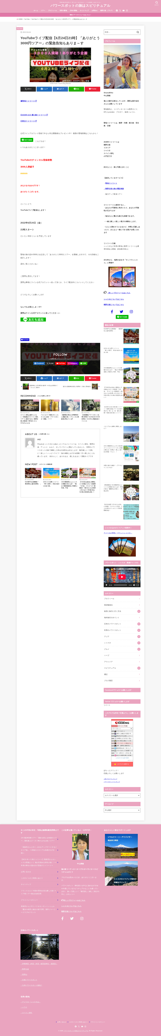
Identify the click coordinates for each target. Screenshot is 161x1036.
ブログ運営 (108, 680)
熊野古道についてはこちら (114, 305)
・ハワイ (23, 1007)
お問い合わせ (26, 872)
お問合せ (95, 10)
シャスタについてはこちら (114, 299)
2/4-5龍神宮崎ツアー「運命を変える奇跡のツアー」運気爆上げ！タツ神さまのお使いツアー (39, 839)
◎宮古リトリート (27, 121)
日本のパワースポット (112, 624)
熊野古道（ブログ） (107, 10)
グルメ (106, 649)
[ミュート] (134, 585)
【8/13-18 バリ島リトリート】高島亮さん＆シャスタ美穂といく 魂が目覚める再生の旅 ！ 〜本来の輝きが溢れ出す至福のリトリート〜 (38, 862)
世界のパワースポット (112, 630)
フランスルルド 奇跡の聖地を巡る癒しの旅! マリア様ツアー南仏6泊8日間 (38, 892)
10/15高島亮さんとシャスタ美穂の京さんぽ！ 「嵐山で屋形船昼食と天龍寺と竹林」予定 (113, 370)
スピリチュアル (110, 668)
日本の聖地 (73, 10)
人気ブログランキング (110, 779)
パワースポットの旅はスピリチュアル (80, 5)
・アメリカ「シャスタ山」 (30, 1002)
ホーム (36, 10)
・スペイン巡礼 (26, 1013)
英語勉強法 (108, 605)
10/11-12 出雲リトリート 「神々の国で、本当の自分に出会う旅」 (113, 350)
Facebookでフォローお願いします (118, 690)
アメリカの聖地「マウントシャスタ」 (118, 533)
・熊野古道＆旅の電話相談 (114, 189)
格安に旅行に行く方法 (112, 611)
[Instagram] (127, 11)
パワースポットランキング (112, 781)
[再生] (106, 585)
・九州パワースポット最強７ (31, 985)
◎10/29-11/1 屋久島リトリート (33, 115)
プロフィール (52, 10)
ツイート (107, 705)
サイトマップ (84, 10)
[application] (122, 577)
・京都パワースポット (28, 980)
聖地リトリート (111, 183)
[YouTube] (124, 11)
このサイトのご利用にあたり (32, 878)
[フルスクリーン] (138, 585)
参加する (130, 760)
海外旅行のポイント (111, 617)
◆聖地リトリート (27, 101)
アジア (106, 636)
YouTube (19, 28)
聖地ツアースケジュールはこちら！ (80, 15)
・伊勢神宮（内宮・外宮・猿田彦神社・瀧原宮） (39, 964)
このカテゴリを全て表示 (122, 758)
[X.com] (120, 11)
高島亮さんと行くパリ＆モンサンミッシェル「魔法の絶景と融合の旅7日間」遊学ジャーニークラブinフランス (38, 909)
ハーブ (106, 655)
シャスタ (107, 643)
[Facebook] (117, 11)
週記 (106, 674)
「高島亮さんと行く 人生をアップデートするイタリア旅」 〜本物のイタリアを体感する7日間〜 (39, 850)
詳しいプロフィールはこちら (118, 293)
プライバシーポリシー (29, 900)
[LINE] (83, 363)
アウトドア (108, 662)
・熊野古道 (24, 969)
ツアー (43, 10)
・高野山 (23, 974)
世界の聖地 (63, 10)
